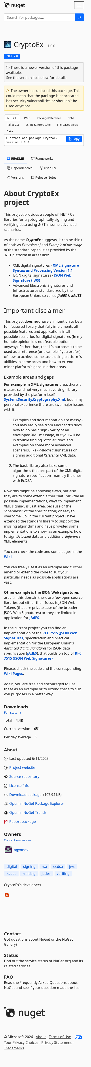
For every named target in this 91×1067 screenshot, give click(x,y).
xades (11, 873)
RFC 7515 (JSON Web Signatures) (43, 656)
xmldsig (29, 873)
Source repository (24, 776)
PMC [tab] (27, 118)
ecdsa (58, 866)
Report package (22, 821)
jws (72, 866)
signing (29, 866)
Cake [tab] (10, 131)
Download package (25, 794)
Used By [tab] (49, 168)
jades (46, 873)
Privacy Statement (56, 1042)
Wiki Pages (13, 673)
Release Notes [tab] (45, 177)
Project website (22, 767)
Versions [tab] (17, 177)
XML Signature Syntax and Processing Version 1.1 (46, 268)
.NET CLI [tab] (12, 118)
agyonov (21, 849)
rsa (44, 866)
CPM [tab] (71, 118)
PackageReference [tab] (49, 118)
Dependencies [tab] (21, 168)
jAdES (34, 617)
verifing (63, 873)
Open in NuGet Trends (28, 812)
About (41, 1036)
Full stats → (12, 712)
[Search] (79, 17)
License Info (19, 785)
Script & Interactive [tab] (38, 125)
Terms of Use (60, 1036)
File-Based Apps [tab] (67, 125)
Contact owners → (17, 840)
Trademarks (14, 1048)
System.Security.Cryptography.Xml (34, 399)
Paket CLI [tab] (13, 125)
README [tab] (17, 158)
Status (11, 955)
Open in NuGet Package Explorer (36, 803)
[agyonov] (8, 850)
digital (12, 866)
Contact (12, 934)
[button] (74, 139)
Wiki (8, 556)
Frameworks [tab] (43, 158)
